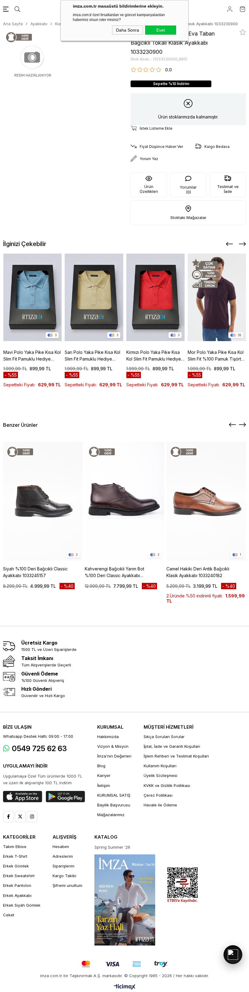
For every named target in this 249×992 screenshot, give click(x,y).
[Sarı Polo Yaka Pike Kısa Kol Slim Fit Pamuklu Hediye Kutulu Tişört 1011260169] (94, 297)
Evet (160, 30)
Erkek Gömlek (16, 866)
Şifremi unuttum (67, 885)
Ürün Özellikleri (149, 189)
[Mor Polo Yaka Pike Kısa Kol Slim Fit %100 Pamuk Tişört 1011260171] (217, 297)
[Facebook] (8, 816)
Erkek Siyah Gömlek (21, 905)
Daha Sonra (127, 30)
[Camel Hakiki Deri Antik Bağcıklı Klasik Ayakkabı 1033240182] (206, 501)
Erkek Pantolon (17, 885)
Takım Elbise (14, 846)
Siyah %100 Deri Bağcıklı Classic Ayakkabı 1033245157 (35, 572)
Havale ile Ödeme (160, 804)
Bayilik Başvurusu (113, 804)
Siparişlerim (63, 866)
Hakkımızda (108, 736)
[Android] (65, 796)
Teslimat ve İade (228, 189)
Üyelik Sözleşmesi (160, 775)
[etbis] (182, 885)
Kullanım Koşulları (160, 765)
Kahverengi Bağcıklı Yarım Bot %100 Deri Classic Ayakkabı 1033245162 (114, 572)
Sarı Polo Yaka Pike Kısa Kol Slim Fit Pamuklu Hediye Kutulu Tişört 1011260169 (92, 356)
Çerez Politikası (158, 795)
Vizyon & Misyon (112, 746)
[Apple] (22, 796)
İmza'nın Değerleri (114, 756)
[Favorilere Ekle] (243, 32)
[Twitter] (20, 816)
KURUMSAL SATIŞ (113, 795)
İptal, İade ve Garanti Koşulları (172, 746)
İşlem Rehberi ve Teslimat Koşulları (176, 756)
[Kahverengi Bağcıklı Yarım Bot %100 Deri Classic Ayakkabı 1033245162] (124, 501)
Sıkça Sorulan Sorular (164, 736)
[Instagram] (32, 816)
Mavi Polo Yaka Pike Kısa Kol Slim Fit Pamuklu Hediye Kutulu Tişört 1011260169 (32, 356)
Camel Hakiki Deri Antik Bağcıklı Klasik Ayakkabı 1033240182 (197, 572)
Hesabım (61, 846)
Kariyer (104, 775)
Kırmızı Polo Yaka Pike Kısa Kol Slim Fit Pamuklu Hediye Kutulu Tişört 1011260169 (153, 356)
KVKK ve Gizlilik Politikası (167, 785)
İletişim (103, 785)
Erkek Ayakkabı (17, 895)
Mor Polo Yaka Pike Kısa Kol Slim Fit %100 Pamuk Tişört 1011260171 (216, 356)
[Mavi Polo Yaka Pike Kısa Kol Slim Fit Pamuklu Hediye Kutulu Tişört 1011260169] (32, 297)
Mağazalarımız (110, 814)
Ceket (8, 914)
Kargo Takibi (64, 875)
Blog (101, 765)
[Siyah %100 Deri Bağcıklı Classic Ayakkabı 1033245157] (43, 501)
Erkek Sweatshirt (19, 875)
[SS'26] (124, 900)
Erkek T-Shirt (15, 856)
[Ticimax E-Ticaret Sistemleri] (124, 987)
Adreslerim (63, 856)
